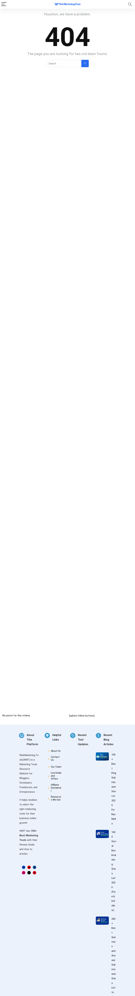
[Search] (130, 4)
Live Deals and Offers (56, 776)
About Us (56, 751)
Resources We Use (56, 798)
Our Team (56, 766)
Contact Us (55, 758)
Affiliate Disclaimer (56, 787)
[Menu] (4, 4)
